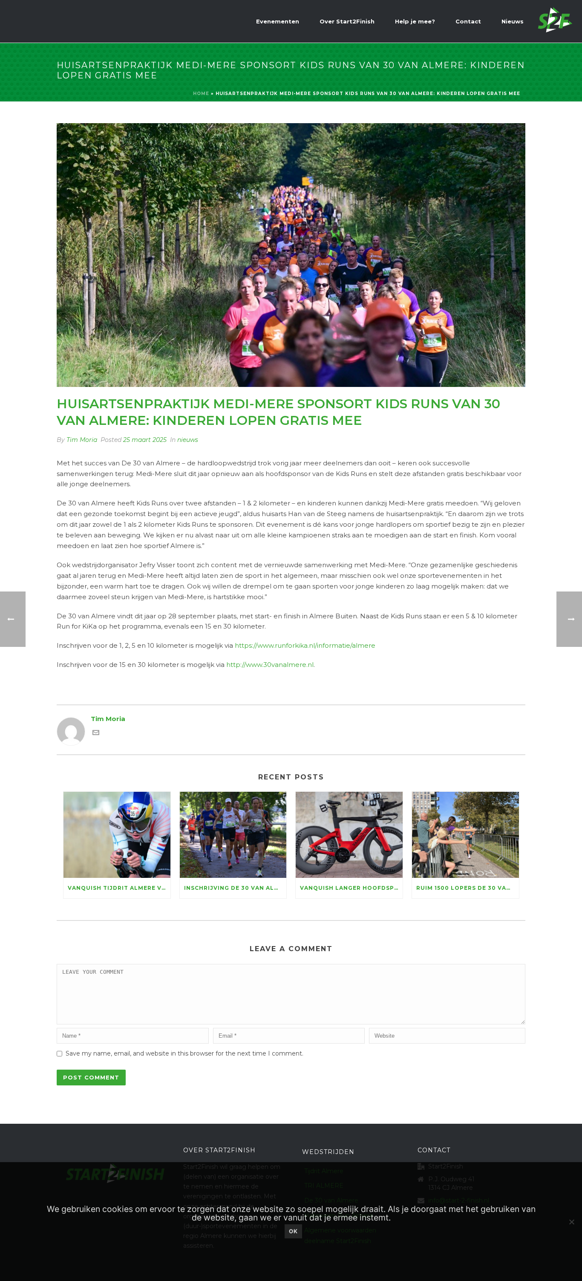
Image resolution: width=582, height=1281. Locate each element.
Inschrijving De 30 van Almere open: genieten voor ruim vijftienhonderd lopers (235, 888)
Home (201, 93)
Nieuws (512, 21)
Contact (468, 21)
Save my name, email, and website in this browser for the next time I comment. (184, 1053)
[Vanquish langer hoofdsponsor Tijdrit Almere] (349, 834)
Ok (293, 1231)
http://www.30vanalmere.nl (270, 665)
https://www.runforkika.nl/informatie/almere (305, 645)
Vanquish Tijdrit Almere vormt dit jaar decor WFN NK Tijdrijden (119, 888)
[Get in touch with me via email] (95, 734)
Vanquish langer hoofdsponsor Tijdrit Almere (351, 888)
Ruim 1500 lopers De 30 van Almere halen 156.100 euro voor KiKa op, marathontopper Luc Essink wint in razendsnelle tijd (467, 888)
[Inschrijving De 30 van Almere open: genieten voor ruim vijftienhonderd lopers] (233, 834)
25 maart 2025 (145, 440)
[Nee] (571, 1222)
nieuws (187, 440)
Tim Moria (81, 440)
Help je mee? (415, 21)
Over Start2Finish (347, 21)
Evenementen (277, 21)
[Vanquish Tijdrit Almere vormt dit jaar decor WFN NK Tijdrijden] (116, 834)
